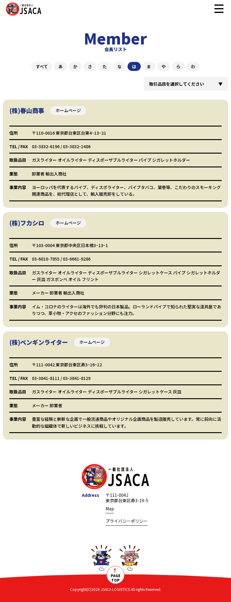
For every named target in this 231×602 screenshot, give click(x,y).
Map (110, 509)
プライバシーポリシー (127, 521)
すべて (42, 66)
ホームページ (68, 110)
